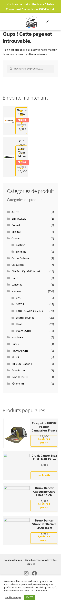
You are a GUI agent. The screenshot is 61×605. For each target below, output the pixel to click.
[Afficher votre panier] (55, 22)
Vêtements (18, 383)
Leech (15, 278)
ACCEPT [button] (29, 597)
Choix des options (21, 120)
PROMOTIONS (20, 350)
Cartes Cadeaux (20, 258)
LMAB (19, 324)
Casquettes (18, 264)
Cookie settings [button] (13, 597)
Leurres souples (25, 317)
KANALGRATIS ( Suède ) (29, 311)
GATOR (20, 304)
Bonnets (17, 225)
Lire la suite (43, 475)
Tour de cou (18, 370)
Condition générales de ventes (41, 559)
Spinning (21, 251)
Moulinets (17, 337)
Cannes (16, 238)
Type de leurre (20, 377)
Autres (15, 212)
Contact (31, 563)
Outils (15, 344)
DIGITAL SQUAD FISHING (26, 271)
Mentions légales (13, 559)
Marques (16, 291)
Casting (20, 245)
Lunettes (17, 284)
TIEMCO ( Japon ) (22, 363)
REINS (15, 357)
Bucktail (16, 231)
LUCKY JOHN (23, 330)
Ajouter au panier (21, 161)
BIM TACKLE (19, 218)
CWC (18, 298)
